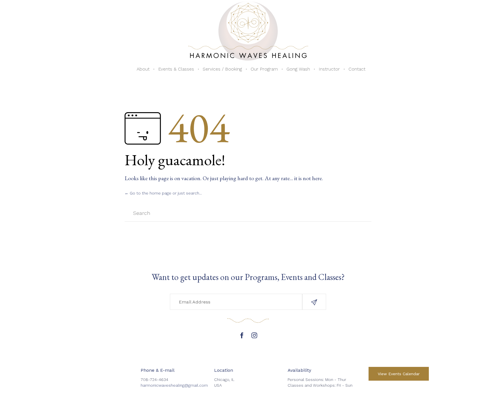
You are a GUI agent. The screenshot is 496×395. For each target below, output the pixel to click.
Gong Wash (298, 69)
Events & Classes (176, 69)
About (143, 69)
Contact (356, 69)
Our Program (264, 69)
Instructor (329, 69)
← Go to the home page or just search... (163, 193)
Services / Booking (222, 69)
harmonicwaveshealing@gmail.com (174, 385)
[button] (314, 302)
